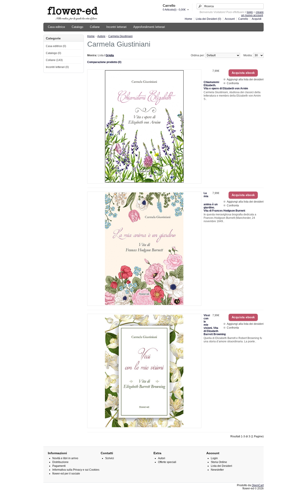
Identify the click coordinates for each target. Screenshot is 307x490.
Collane (95, 27)
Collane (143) (54, 60)
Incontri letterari (116, 27)
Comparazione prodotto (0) (104, 62)
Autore (101, 36)
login (250, 12)
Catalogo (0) (53, 53)
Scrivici (109, 458)
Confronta (233, 83)
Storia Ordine (219, 462)
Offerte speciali (167, 462)
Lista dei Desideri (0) (208, 18)
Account (230, 18)
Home (188, 18)
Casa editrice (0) (56, 46)
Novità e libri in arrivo (65, 458)
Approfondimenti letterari (149, 27)
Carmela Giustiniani (120, 36)
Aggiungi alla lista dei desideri (245, 79)
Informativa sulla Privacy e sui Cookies (75, 469)
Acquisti (256, 18)
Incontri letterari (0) (57, 67)
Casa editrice (56, 27)
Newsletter (217, 469)
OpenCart (258, 485)
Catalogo (77, 27)
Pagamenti (59, 465)
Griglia (110, 55)
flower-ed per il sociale (66, 473)
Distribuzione (60, 462)
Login (214, 458)
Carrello (243, 18)
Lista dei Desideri (221, 465)
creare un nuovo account (252, 14)
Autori (161, 458)
